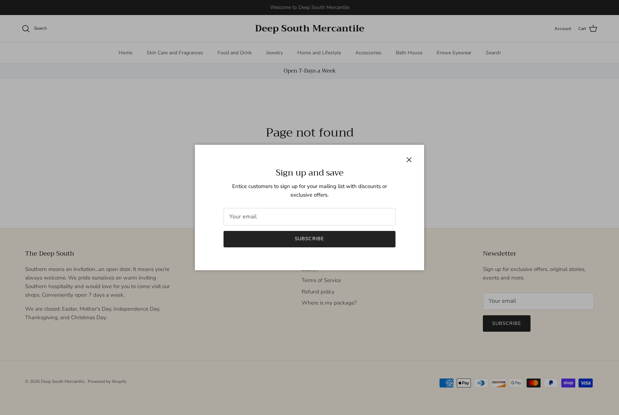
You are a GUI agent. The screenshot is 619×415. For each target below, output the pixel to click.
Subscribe (309, 239)
